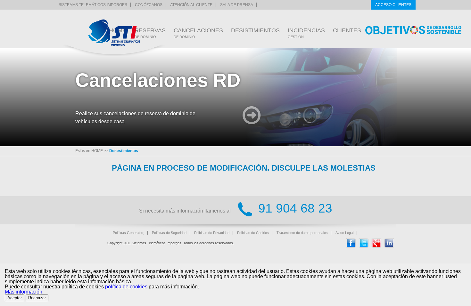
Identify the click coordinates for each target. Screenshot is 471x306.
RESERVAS (150, 33)
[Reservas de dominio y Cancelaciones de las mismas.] (114, 33)
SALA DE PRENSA (236, 5)
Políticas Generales (128, 233)
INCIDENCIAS (306, 33)
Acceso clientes (393, 5)
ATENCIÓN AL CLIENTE (191, 5)
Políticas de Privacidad (211, 233)
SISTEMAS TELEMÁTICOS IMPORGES (93, 5)
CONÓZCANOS (148, 5)
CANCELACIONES (198, 33)
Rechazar (37, 297)
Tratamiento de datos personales (302, 233)
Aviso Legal (344, 233)
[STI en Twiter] (364, 246)
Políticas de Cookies (253, 233)
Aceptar (14, 297)
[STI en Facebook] (351, 246)
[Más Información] (251, 116)
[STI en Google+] (376, 246)
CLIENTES (347, 30)
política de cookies (126, 286)
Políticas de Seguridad (169, 233)
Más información (23, 291)
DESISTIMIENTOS (255, 30)
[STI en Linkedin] (389, 246)
